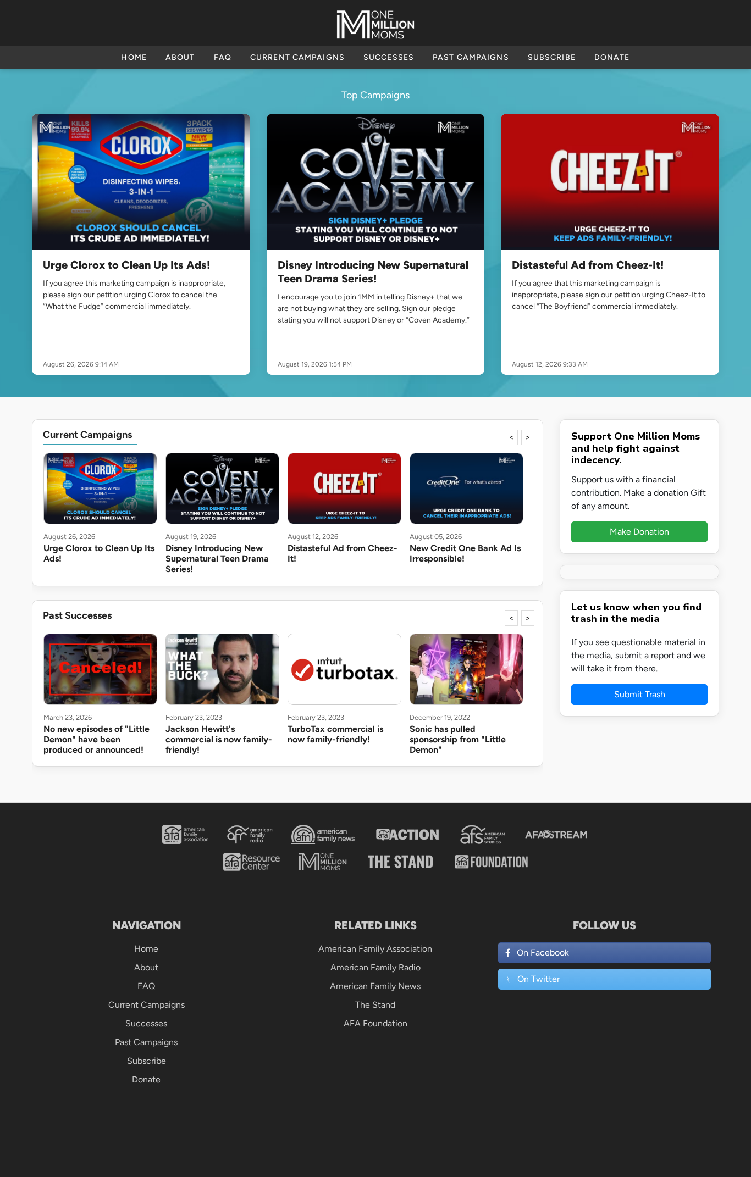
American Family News (375, 986)
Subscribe (552, 57)
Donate (612, 57)
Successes (388, 57)
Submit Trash (639, 694)
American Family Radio (375, 967)
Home (133, 57)
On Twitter (538, 979)
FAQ (222, 57)
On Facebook (543, 952)
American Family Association (375, 948)
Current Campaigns (297, 57)
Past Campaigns (471, 57)
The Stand (375, 1005)
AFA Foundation (375, 1023)
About (180, 57)
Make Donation (639, 531)
